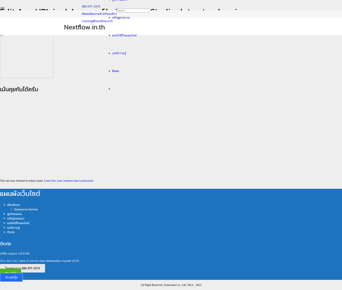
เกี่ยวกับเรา (13, 205)
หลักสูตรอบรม (15, 218)
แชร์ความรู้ (13, 227)
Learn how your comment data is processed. (69, 180)
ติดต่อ (11, 232)
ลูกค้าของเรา (14, 214)
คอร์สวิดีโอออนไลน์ (18, 223)
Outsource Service (26, 209)
